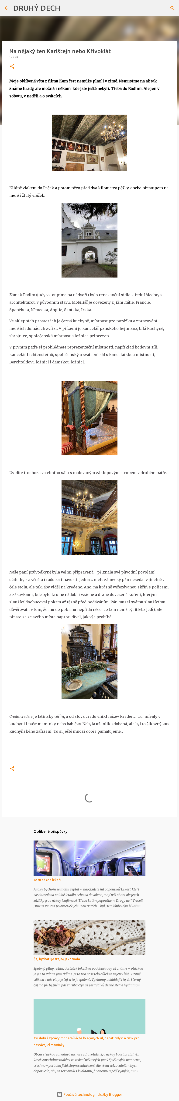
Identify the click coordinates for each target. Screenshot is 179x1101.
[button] (12, 66)
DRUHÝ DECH (36, 8)
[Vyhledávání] (67, 8)
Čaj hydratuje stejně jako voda (57, 959)
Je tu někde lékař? (47, 880)
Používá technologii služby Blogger (92, 1094)
